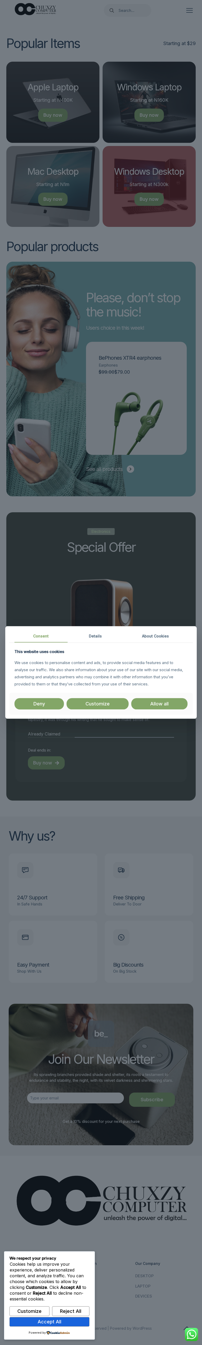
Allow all (159, 703)
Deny (39, 703)
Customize (29, 1311)
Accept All (49, 1321)
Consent (41, 636)
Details (95, 636)
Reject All (70, 1311)
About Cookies (155, 636)
